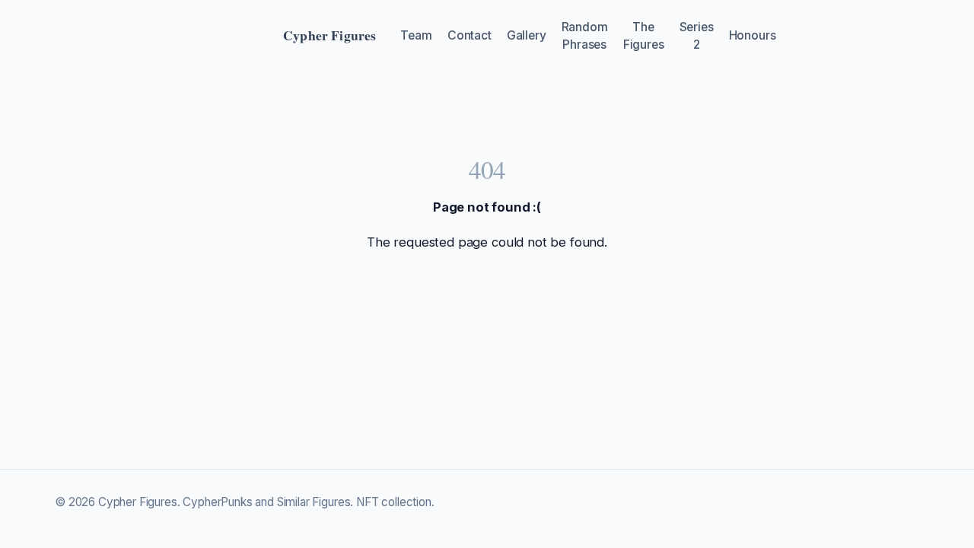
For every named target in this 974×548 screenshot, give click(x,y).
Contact (469, 35)
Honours (752, 35)
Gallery (526, 35)
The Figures (643, 36)
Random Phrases (585, 36)
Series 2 (697, 36)
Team (415, 35)
